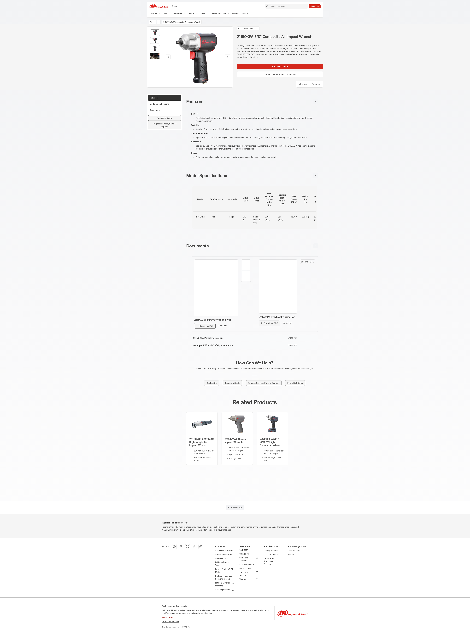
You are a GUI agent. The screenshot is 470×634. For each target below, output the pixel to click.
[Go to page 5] (310, 312)
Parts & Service (246, 568)
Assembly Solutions (224, 550)
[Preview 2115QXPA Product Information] (281, 290)
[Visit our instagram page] (181, 546)
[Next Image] (227, 57)
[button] (254, 101)
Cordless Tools (221, 558)
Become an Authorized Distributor (269, 561)
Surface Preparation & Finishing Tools (224, 577)
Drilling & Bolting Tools (222, 563)
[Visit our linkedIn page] (200, 546)
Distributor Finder (271, 554)
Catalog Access (246, 554)
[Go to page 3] (310, 289)
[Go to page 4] (310, 300)
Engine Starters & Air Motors (224, 570)
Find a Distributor (246, 564)
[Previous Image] (168, 57)
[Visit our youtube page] (174, 546)
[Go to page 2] (246, 276)
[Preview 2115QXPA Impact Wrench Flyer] (216, 287)
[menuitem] (154, 13)
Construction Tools (223, 554)
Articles (291, 554)
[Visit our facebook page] (194, 546)
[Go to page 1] (246, 265)
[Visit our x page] (187, 546)
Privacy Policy (168, 617)
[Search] (267, 6)
